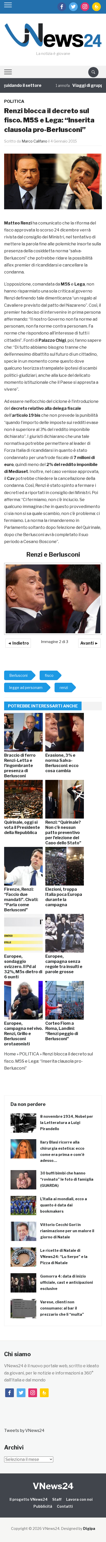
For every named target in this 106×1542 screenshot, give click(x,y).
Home (10, 1054)
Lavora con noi (79, 1499)
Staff (56, 1499)
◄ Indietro (18, 643)
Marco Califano (34, 141)
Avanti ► (89, 643)
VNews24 (53, 1486)
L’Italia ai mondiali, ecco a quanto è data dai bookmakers (63, 1205)
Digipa (89, 1528)
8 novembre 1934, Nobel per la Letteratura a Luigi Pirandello (66, 1122)
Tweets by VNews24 (24, 1430)
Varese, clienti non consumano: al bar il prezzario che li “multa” (62, 1308)
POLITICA (14, 101)
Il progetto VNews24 (29, 1499)
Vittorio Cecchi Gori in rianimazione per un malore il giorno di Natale (67, 1230)
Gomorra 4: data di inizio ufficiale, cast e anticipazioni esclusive (66, 1282)
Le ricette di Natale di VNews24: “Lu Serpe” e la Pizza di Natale (63, 1256)
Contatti (65, 1506)
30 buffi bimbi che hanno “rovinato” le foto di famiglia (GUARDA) (66, 1179)
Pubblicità (42, 1506)
